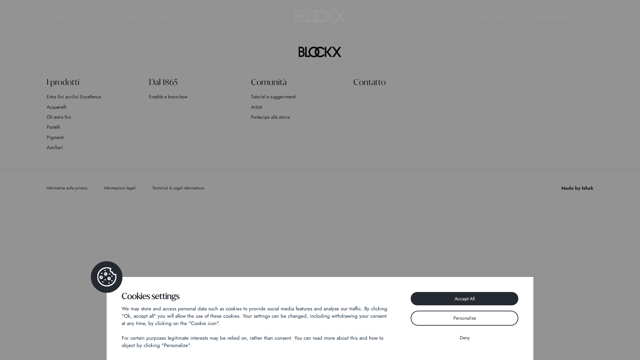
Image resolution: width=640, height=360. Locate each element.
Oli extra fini (59, 117)
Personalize (464, 318)
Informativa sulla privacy (67, 188)
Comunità (128, 16)
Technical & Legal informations (178, 188)
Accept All (465, 298)
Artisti (256, 107)
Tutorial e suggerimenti (273, 96)
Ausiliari (55, 147)
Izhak (587, 188)
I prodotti (56, 16)
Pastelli (53, 127)
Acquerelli (57, 107)
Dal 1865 (92, 16)
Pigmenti (55, 137)
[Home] (320, 52)
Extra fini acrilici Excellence (74, 96)
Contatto (164, 16)
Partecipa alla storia (270, 117)
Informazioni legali (120, 188)
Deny (465, 337)
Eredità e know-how (168, 96)
